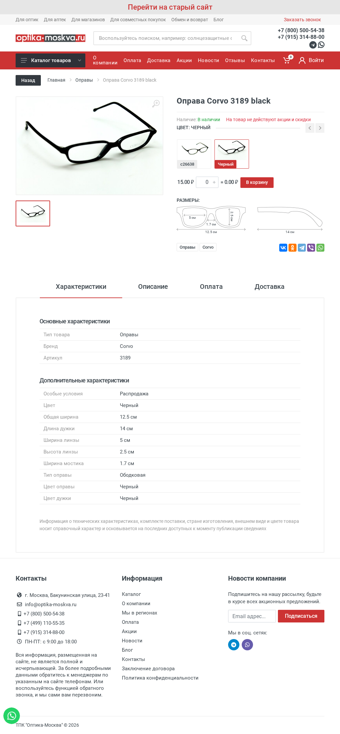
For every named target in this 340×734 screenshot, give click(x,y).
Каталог (131, 594)
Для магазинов (88, 19)
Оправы (187, 247)
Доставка (270, 286)
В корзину (257, 182)
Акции (129, 631)
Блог (218, 19)
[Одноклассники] (293, 248)
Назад (28, 80)
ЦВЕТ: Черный (194, 127)
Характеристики (81, 286)
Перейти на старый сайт (170, 7)
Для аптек (55, 19)
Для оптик (27, 19)
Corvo (208, 247)
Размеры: (188, 200)
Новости (132, 641)
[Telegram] (302, 248)
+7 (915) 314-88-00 (301, 37)
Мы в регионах (139, 613)
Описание (153, 286)
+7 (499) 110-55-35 (44, 623)
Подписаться (301, 616)
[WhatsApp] (320, 248)
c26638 (187, 164)
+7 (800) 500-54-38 (301, 30)
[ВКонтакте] (283, 248)
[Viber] (311, 248)
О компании (136, 604)
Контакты (133, 659)
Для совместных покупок (138, 19)
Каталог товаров (51, 60)
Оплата (211, 286)
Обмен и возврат (189, 19)
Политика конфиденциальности (160, 678)
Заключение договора (148, 669)
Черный (225, 164)
